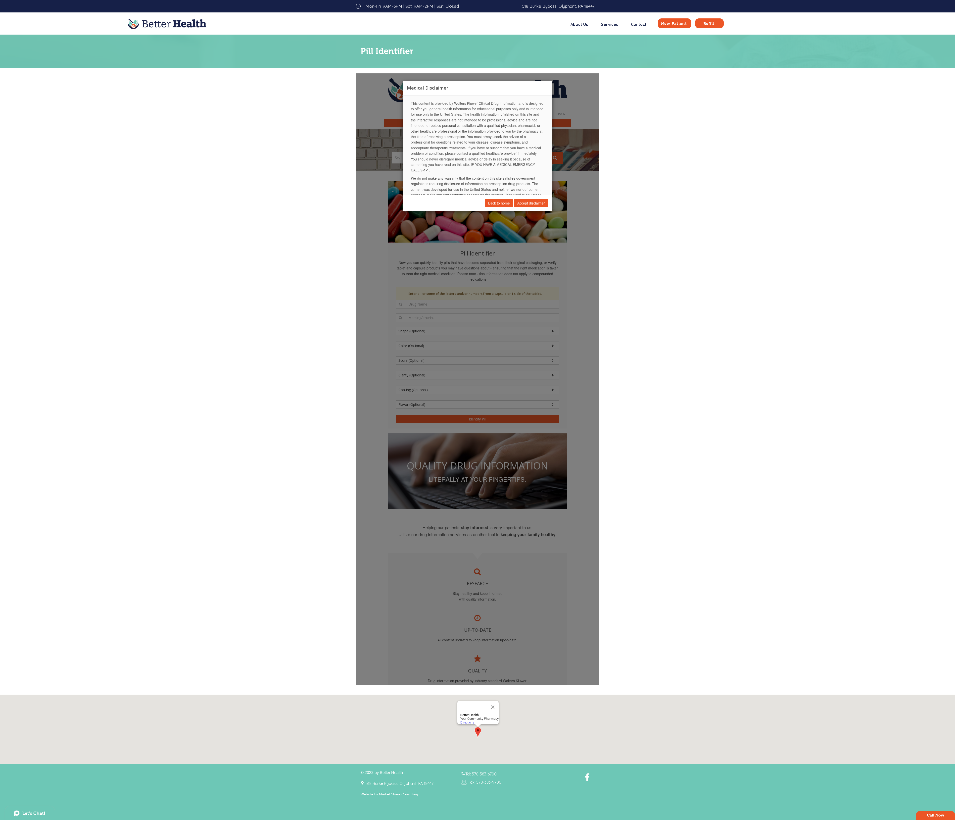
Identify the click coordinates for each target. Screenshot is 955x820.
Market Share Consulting (398, 794)
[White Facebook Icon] (587, 777)
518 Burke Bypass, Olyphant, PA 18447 (558, 6)
